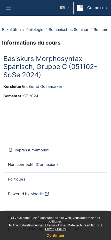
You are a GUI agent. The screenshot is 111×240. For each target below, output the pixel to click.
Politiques (16, 179)
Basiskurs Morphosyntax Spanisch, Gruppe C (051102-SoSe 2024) (50, 67)
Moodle (37, 194)
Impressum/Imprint (32, 150)
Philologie (34, 29)
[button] (64, 8)
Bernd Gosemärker (45, 86)
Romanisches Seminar (68, 29)
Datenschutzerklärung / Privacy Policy (73, 227)
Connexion (97, 7)
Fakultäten (11, 29)
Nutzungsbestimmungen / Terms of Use (37, 225)
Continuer (55, 235)
